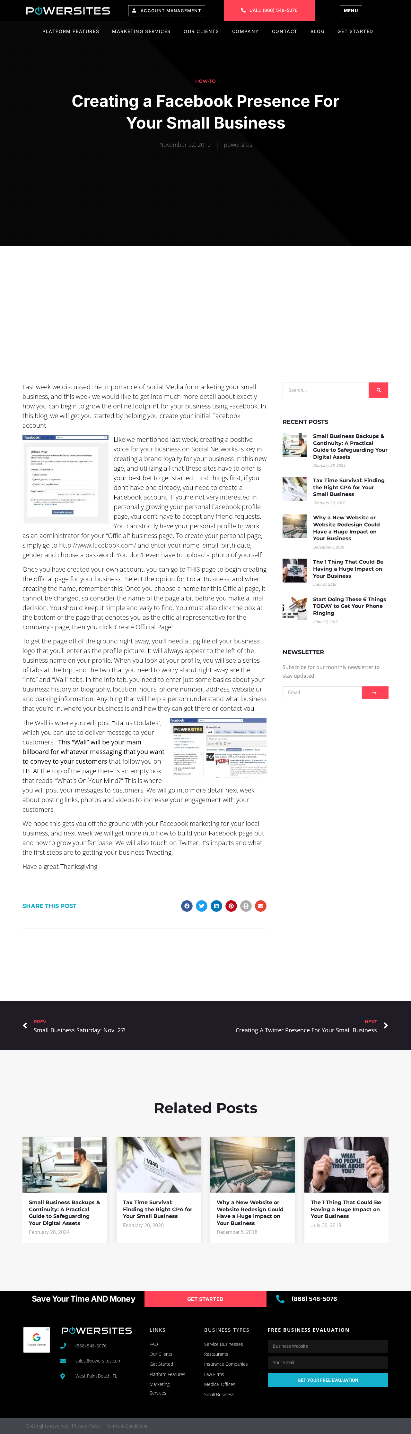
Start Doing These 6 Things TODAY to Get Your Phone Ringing (349, 606)
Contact (285, 31)
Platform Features (70, 31)
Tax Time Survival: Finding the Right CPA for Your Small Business (349, 487)
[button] (187, 906)
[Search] (378, 390)
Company (245, 31)
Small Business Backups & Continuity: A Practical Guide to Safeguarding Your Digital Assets (64, 1212)
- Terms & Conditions (125, 1426)
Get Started (355, 31)
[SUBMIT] (375, 692)
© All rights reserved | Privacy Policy (63, 1426)
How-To (205, 81)
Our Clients (201, 31)
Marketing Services (141, 31)
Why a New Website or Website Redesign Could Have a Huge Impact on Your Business (250, 1212)
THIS (193, 569)
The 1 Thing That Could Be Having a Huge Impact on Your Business (348, 569)
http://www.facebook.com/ (97, 545)
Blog (317, 31)
